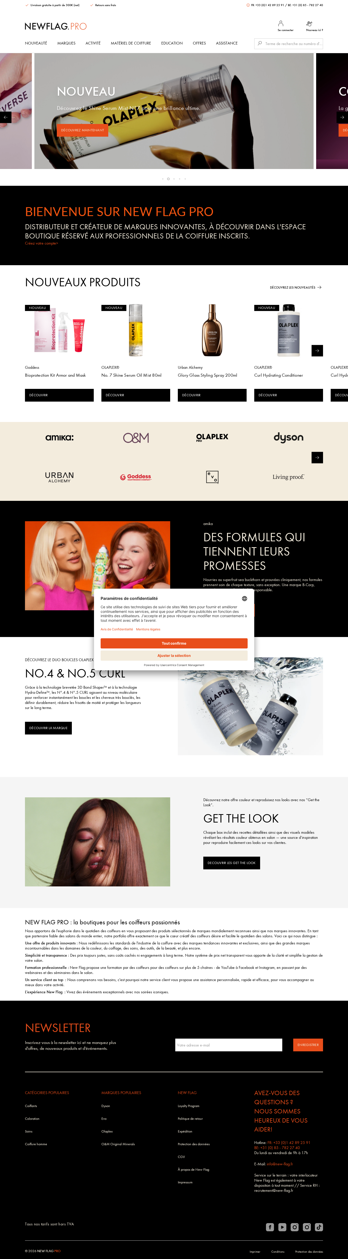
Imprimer (255, 1251)
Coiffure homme (36, 1144)
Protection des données (194, 1144)
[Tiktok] (319, 1227)
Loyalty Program (188, 1106)
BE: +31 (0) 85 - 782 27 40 (305, 5)
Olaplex (107, 1131)
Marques (66, 43)
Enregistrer (308, 1045)
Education (172, 43)
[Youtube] (282, 1227)
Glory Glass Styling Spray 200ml (207, 375)
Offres (199, 43)
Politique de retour (190, 1118)
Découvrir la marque (48, 728)
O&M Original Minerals (118, 1144)
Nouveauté (36, 43)
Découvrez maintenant (82, 130)
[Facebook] (270, 1227)
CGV (181, 1157)
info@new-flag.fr (280, 1164)
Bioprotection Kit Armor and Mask (55, 375)
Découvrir (38, 395)
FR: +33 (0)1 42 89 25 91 (267, 5)
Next (342, 117)
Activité (93, 43)
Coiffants (31, 1106)
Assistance (227, 43)
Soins (28, 1131)
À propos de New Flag (193, 1169)
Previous (5, 117)
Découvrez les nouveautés (292, 287)
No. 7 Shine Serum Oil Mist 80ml (131, 375)
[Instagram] (294, 1227)
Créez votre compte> (41, 243)
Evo (103, 1118)
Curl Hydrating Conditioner (278, 375)
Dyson (105, 1106)
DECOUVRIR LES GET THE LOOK (232, 863)
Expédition (185, 1131)
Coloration (32, 1118)
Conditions (277, 1251)
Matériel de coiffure (131, 43)
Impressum (185, 1182)
